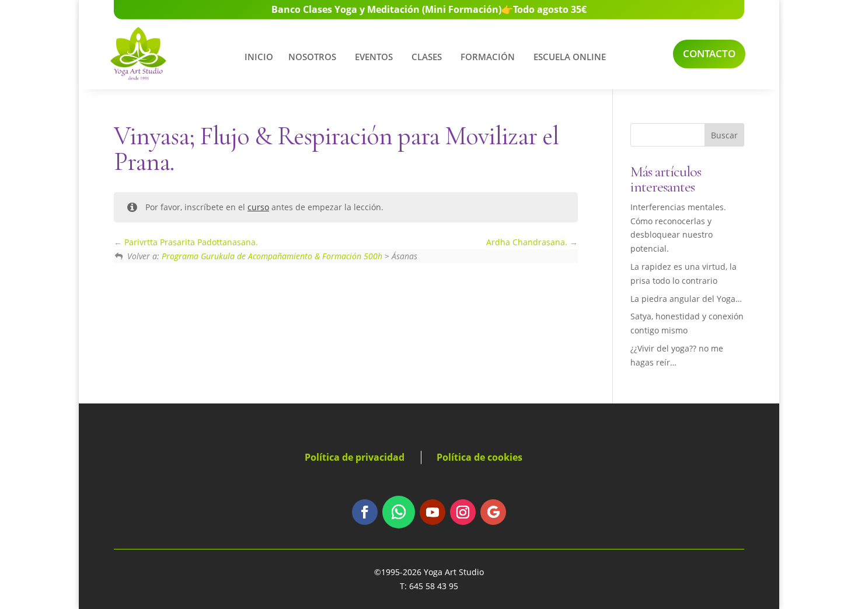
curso (258, 207)
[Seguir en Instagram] (463, 512)
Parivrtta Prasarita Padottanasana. (190, 242)
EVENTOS (374, 56)
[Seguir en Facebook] (365, 512)
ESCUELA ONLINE (569, 56)
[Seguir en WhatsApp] (398, 512)
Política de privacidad (354, 457)
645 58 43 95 (433, 585)
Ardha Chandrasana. (528, 242)
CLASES (426, 56)
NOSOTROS (312, 56)
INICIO (259, 56)
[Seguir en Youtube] (432, 512)
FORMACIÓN (488, 56)
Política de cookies (479, 457)
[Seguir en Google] (493, 512)
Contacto (709, 53)
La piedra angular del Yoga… (686, 298)
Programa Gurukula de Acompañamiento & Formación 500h (272, 256)
